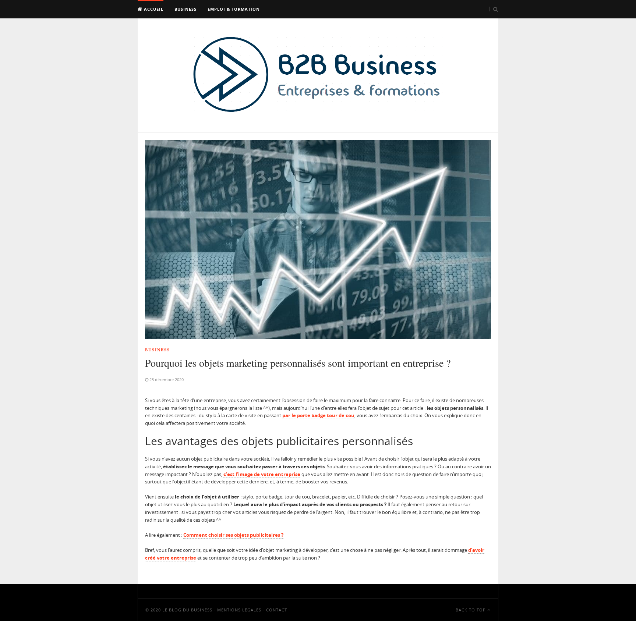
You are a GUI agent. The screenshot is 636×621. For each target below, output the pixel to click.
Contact (276, 610)
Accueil (152, 9)
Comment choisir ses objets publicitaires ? (233, 535)
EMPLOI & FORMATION (234, 9)
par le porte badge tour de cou (318, 415)
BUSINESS (185, 9)
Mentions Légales (239, 610)
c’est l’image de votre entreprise (261, 474)
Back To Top (471, 610)
